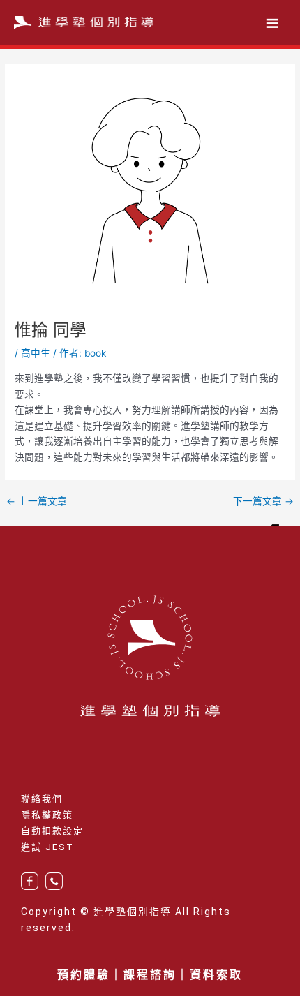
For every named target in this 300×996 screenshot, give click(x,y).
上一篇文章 (36, 502)
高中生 (35, 353)
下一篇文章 (263, 502)
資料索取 (216, 974)
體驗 (97, 974)
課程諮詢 (150, 974)
